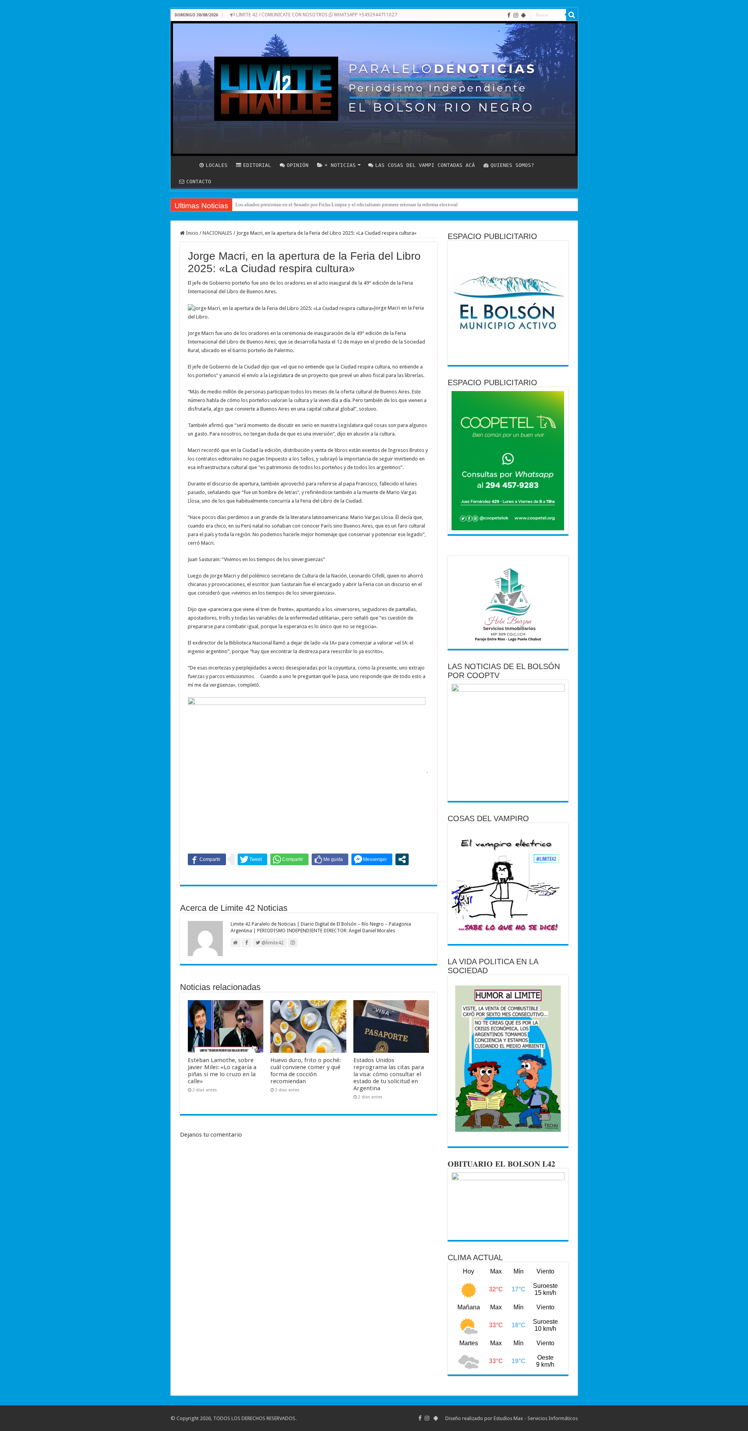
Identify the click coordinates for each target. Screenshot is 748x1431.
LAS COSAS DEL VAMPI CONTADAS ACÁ (425, 165)
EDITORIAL (257, 165)
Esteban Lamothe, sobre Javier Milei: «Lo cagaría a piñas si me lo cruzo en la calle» (222, 1071)
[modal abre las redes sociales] (402, 859)
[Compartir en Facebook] (207, 859)
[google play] (523, 15)
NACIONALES (217, 233)
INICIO (185, 164)
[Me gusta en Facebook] (330, 859)
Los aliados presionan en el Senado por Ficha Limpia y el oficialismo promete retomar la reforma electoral (346, 204)
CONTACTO (198, 181)
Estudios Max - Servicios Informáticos (536, 1418)
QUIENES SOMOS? (512, 165)
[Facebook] (508, 15)
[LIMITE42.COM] (374, 88)
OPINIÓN (298, 165)
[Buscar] (572, 15)
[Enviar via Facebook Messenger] (371, 859)
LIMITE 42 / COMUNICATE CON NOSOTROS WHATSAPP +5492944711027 (316, 15)
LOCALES (217, 165)
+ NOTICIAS (340, 165)
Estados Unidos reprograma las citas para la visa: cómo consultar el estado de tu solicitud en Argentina (388, 1074)
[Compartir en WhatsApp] (289, 859)
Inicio (191, 233)
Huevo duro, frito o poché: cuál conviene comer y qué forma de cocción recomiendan (305, 1071)
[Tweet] (252, 859)
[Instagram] (516, 15)
